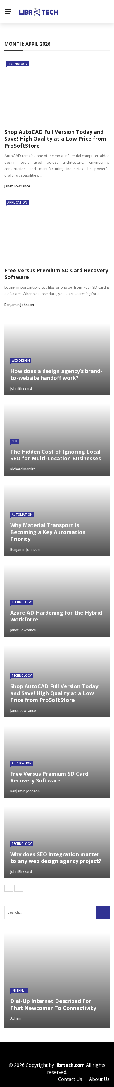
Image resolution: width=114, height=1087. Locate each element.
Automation (22, 514)
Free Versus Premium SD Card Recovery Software (56, 274)
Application (17, 202)
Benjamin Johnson (19, 304)
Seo (14, 441)
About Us (99, 1079)
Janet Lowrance (17, 186)
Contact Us (70, 1079)
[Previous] (8, 888)
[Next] (18, 888)
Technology (17, 64)
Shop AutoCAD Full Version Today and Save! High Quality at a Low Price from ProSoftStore (55, 138)
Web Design (21, 360)
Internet (19, 990)
